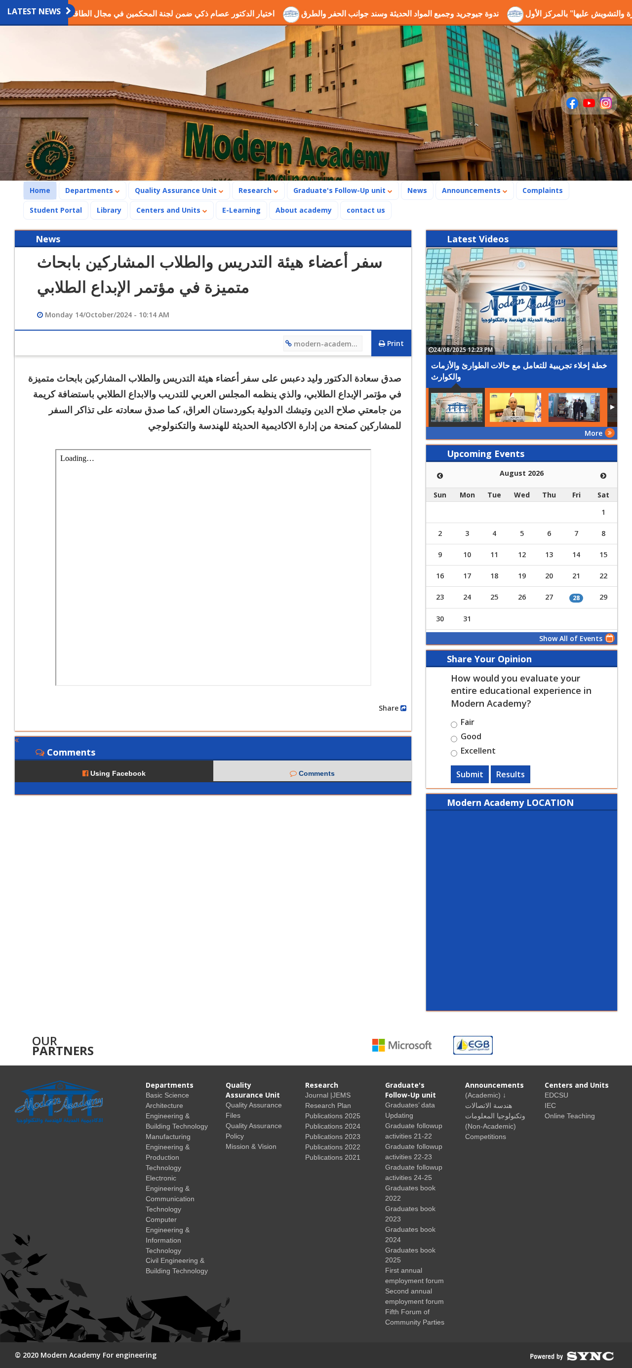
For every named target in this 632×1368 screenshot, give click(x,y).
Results (510, 774)
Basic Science (167, 1095)
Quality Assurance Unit (177, 190)
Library (109, 210)
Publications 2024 (332, 1126)
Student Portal (56, 210)
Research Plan (328, 1105)
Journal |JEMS (328, 1095)
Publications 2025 (332, 1116)
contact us (366, 210)
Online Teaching (570, 1116)
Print (394, 343)
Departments (90, 190)
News (417, 190)
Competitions (485, 1136)
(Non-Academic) (490, 1126)
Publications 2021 (332, 1157)
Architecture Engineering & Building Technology (177, 1116)
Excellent (478, 752)
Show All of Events (570, 638)
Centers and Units (169, 210)
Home (43, 190)
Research (256, 190)
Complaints (542, 190)
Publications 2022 (332, 1147)
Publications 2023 (332, 1136)
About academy (304, 210)
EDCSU (556, 1095)
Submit (469, 774)
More (593, 433)
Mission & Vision (251, 1146)
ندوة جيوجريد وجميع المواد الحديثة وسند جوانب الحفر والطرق (366, 13)
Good (471, 738)
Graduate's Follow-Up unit (340, 190)
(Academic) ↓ (485, 1095)
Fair (467, 723)
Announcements (472, 190)
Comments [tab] (316, 773)
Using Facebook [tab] (117, 773)
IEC (550, 1105)
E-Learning (241, 210)
